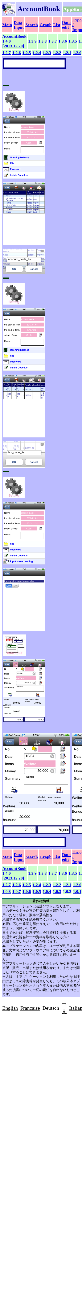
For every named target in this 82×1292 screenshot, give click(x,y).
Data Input (19, 25)
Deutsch (50, 1008)
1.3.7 (52, 41)
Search (31, 24)
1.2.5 (26, 52)
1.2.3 (47, 52)
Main (7, 24)
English (10, 1008)
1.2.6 (16, 52)
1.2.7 (6, 52)
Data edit (66, 25)
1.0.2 (67, 891)
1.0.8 (6, 891)
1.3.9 (32, 41)
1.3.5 (73, 41)
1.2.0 (77, 52)
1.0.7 (16, 891)
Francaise (30, 1008)
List (56, 24)
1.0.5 (37, 891)
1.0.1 (77, 891)
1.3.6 (62, 41)
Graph (46, 24)
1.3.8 (42, 41)
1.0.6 (26, 891)
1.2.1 (67, 52)
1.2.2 (57, 52)
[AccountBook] (8, 14)
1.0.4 (47, 891)
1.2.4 (37, 52)
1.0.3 (57, 891)
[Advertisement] (37, 1048)
